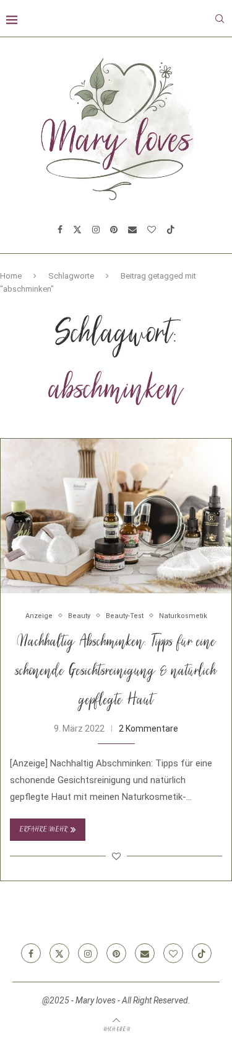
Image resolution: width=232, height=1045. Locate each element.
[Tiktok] (170, 229)
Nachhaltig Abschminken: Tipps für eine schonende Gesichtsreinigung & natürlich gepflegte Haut (116, 672)
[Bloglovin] (151, 229)
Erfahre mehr (43, 830)
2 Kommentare (148, 728)
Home (11, 275)
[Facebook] (60, 229)
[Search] (219, 19)
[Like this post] (116, 856)
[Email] (132, 229)
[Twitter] (77, 229)
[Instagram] (96, 229)
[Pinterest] (114, 229)
